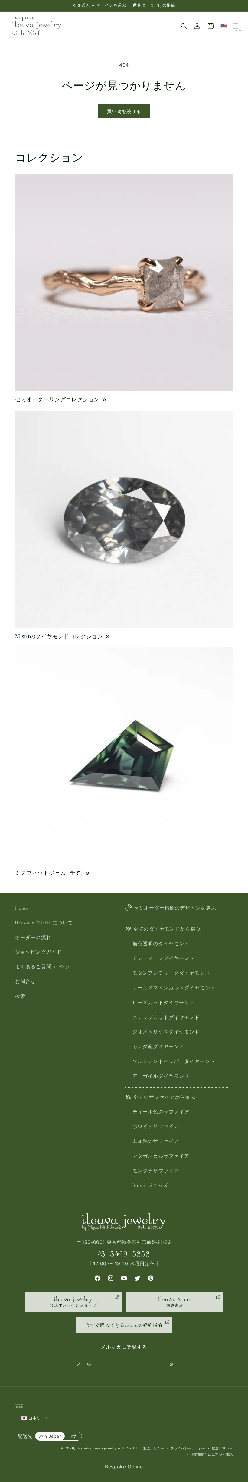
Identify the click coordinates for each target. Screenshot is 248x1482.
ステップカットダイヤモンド (166, 1018)
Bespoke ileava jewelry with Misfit (107, 1448)
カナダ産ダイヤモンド (158, 1047)
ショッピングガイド (38, 952)
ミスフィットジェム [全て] (49, 872)
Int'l (73, 1436)
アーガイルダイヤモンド (160, 1077)
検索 (20, 997)
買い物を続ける (124, 111)
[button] (184, 26)
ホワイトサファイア (155, 1127)
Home (21, 908)
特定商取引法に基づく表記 (212, 1454)
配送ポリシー (222, 1448)
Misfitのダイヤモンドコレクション (59, 636)
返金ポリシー (153, 1448)
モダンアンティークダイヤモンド (171, 973)
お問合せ (25, 982)
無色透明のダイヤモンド (160, 944)
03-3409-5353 (124, 1253)
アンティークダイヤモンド (163, 959)
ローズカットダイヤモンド (163, 1003)
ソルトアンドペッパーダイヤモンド (173, 1062)
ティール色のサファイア (160, 1112)
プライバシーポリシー (188, 1448)
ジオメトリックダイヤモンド (166, 1032)
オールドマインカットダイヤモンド (173, 988)
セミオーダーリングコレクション (57, 399)
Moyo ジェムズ (150, 1186)
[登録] (171, 1364)
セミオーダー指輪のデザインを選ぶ (174, 908)
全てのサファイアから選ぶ (164, 1098)
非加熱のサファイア (155, 1142)
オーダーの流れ (33, 938)
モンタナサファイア (155, 1171)
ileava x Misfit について (44, 923)
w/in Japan (50, 1436)
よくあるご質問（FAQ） (43, 967)
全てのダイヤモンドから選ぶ (167, 929)
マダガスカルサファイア (160, 1156)
